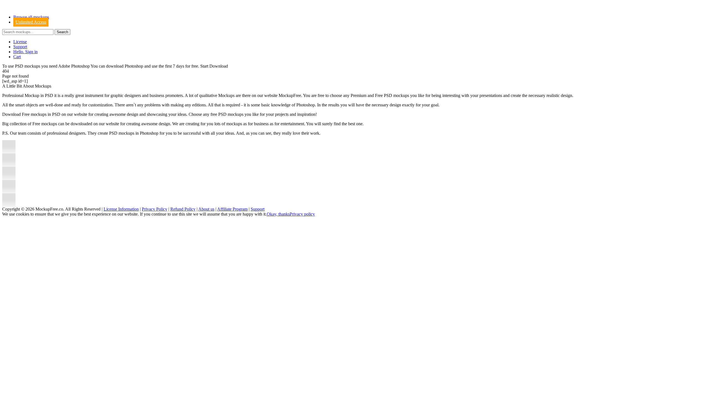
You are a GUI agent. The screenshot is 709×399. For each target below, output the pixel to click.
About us (206, 209)
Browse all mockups (31, 17)
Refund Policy (183, 209)
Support (20, 46)
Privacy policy (302, 214)
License (20, 41)
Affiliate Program (232, 209)
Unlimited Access (31, 22)
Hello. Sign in (25, 51)
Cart (17, 56)
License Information (121, 209)
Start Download (214, 66)
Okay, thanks (278, 214)
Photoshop (134, 66)
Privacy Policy (154, 209)
